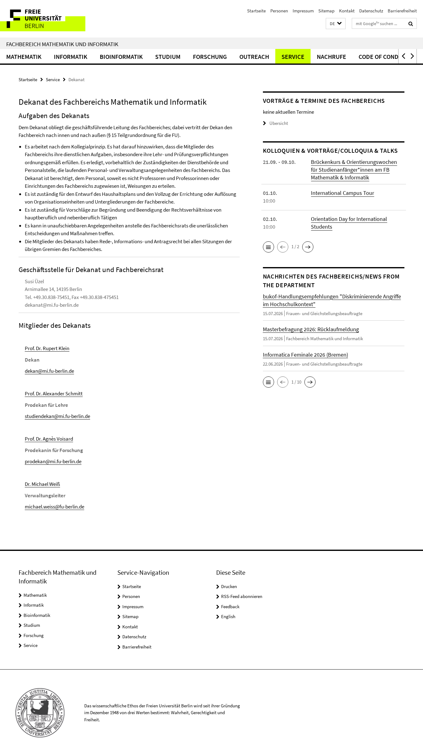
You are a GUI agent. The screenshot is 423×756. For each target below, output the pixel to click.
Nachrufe (331, 56)
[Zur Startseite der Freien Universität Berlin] (52, 18)
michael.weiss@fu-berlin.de (54, 506)
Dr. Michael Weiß (42, 484)
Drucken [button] (229, 586)
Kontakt (347, 11)
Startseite (256, 11)
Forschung (210, 56)
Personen (279, 11)
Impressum (303, 11)
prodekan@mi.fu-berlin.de (53, 461)
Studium (168, 56)
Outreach (254, 56)
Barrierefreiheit (402, 11)
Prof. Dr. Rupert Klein (47, 348)
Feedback (230, 606)
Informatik (70, 56)
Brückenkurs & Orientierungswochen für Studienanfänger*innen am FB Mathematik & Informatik (354, 169)
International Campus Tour (342, 192)
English (228, 616)
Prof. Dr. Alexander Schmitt (54, 393)
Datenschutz (371, 11)
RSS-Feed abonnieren (241, 596)
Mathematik (23, 56)
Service (292, 56)
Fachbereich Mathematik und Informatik (62, 44)
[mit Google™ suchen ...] (410, 24)
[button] (336, 23)
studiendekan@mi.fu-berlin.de (57, 416)
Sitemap (326, 11)
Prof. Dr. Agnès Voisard (49, 438)
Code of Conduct (384, 56)
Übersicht (278, 123)
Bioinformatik (121, 56)
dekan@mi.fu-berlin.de (49, 370)
